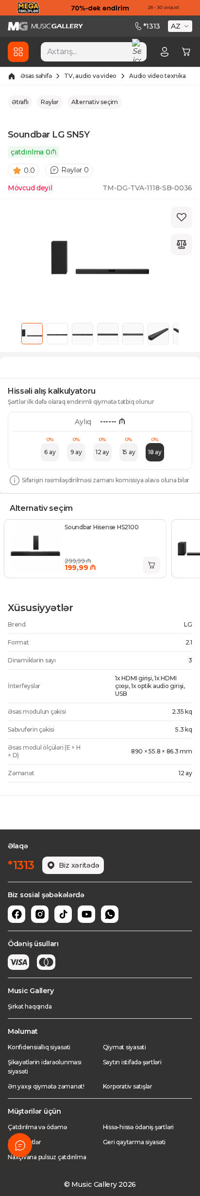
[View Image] (32, 333)
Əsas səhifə (35, 75)
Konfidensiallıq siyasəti (39, 1047)
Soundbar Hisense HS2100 (101, 527)
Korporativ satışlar (127, 1086)
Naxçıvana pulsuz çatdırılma (47, 1157)
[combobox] (94, 51)
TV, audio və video (90, 75)
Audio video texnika (157, 75)
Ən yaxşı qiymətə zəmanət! (46, 1086)
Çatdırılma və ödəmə (37, 1127)
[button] (181, 26)
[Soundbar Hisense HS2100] (35, 548)
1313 (151, 26)
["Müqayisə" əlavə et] (181, 244)
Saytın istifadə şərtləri (132, 1062)
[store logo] (45, 26)
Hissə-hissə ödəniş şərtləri (138, 1127)
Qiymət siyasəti (124, 1047)
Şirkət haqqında (29, 1006)
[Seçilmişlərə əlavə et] (181, 217)
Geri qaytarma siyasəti (134, 1142)
